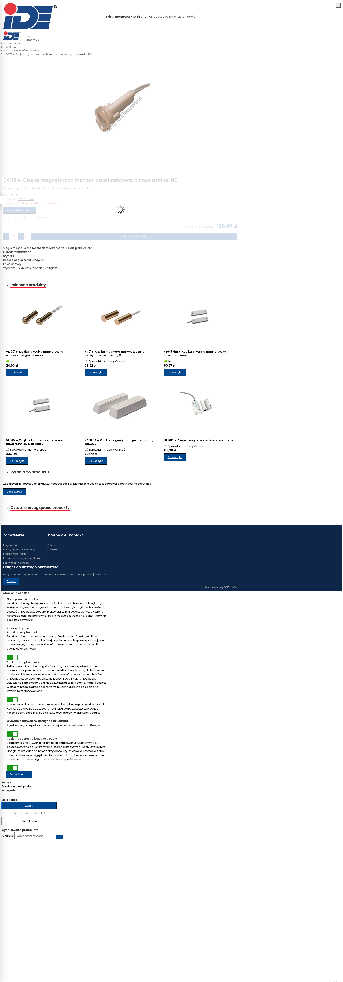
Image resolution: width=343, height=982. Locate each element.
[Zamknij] (338, 5)
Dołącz (11, 581)
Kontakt (52, 549)
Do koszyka (17, 372)
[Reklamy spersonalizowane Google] (12, 768)
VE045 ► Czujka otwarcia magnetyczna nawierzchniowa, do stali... (34, 442)
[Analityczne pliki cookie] (12, 657)
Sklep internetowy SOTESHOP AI (221, 587)
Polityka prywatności (16, 563)
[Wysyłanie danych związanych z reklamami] (12, 734)
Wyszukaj (7, 836)
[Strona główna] (30, 16)
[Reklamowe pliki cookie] (12, 699)
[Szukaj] (235, 35)
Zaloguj (29, 805)
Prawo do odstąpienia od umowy (24, 558)
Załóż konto (29, 821)
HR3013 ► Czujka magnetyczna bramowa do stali (199, 440)
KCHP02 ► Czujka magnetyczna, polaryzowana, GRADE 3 (119, 442)
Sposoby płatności (14, 554)
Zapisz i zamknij (18, 774)
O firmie (52, 545)
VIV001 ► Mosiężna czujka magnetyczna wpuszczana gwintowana (34, 353)
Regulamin (10, 545)
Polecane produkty (28, 284)
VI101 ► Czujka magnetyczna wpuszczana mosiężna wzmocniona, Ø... (115, 353)
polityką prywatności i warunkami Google (72, 713)
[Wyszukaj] (59, 837)
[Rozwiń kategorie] (25, 33)
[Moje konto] (228, 35)
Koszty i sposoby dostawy (19, 549)
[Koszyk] (232, 35)
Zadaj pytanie (15, 491)
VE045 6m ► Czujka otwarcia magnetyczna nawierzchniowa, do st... (195, 353)
